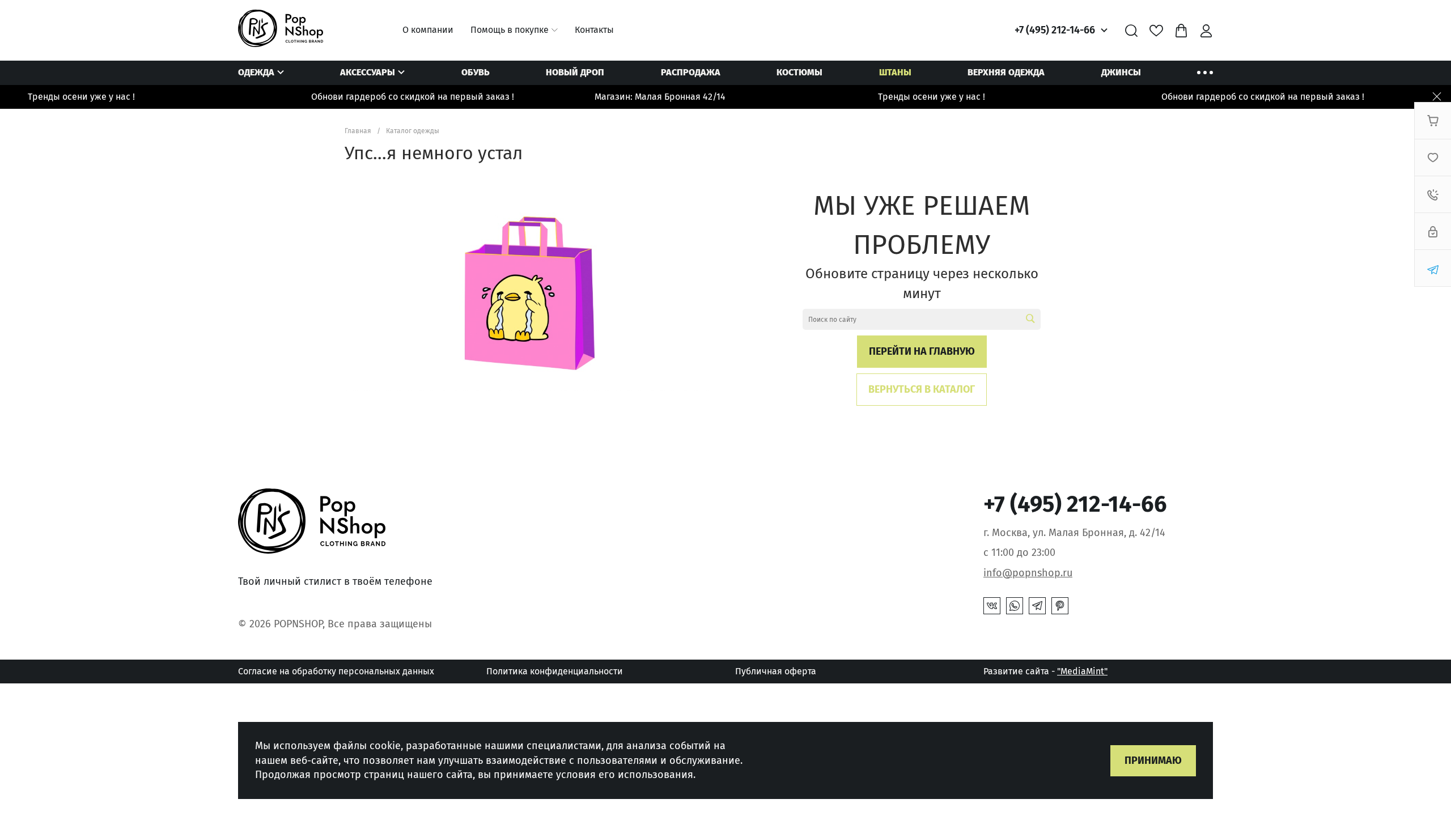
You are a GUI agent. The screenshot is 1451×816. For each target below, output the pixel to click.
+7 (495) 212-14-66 (1055, 30)
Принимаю (1153, 760)
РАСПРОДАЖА (690, 72)
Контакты (594, 29)
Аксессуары (367, 72)
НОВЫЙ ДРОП (575, 72)
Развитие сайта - (1045, 671)
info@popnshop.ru (1027, 573)
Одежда (256, 72)
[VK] (991, 605)
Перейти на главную (922, 351)
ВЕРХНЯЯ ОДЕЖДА (1006, 72)
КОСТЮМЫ (799, 72)
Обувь (475, 72)
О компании (427, 29)
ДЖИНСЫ (1121, 72)
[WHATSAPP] (1014, 605)
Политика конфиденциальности (554, 671)
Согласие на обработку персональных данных (336, 671)
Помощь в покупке (509, 29)
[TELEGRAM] (1037, 605)
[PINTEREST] (1059, 605)
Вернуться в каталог (921, 389)
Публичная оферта (775, 671)
